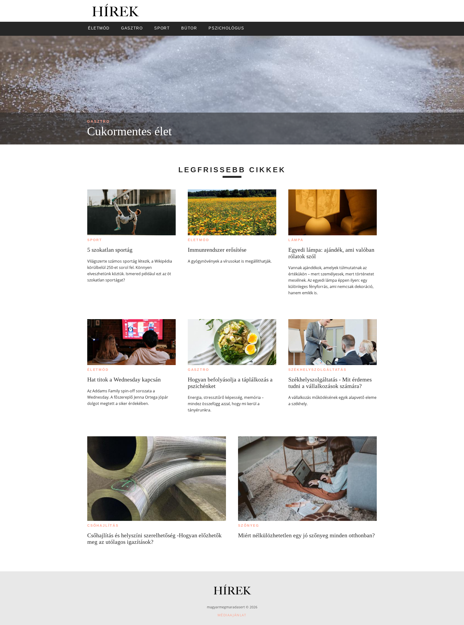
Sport (94, 240)
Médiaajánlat (232, 615)
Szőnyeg (248, 525)
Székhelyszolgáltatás (317, 370)
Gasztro (98, 121)
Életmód (198, 240)
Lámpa (296, 240)
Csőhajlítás (103, 525)
